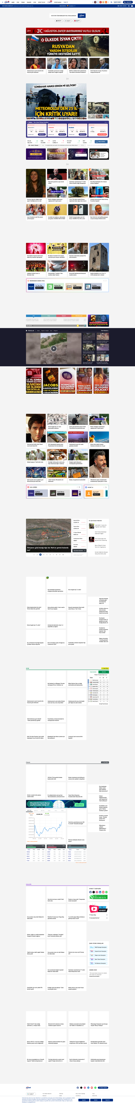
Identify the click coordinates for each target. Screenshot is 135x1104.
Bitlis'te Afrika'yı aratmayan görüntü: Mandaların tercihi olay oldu (23, 6)
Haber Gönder (104, 1087)
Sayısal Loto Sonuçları (100, 951)
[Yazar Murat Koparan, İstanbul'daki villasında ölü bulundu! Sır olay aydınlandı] (65, 118)
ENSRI (48, 860)
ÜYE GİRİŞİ (118, 2)
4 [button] (43, 554)
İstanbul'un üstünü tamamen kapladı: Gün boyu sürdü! (103, 630)
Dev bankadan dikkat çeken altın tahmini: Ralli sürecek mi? (103, 789)
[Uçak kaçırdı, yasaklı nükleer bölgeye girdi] (57, 118)
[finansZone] (98, 320)
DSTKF (48, 854)
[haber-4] (84, 380)
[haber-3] (67, 380)
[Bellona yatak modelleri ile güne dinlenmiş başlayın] (57, 1034)
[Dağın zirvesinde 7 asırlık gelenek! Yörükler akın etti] (93, 640)
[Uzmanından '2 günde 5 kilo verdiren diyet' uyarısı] (57, 266)
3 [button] (40, 554)
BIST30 (42, 810)
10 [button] (63, 554)
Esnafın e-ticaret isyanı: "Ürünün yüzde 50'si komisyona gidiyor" (103, 819)
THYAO (69, 854)
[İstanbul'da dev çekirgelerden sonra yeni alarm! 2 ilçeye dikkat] (75, 118)
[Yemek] (98, 2)
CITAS (28, 860)
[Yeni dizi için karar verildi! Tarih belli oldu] (56, 891)
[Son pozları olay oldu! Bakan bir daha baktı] (35, 900)
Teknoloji (61, 1093)
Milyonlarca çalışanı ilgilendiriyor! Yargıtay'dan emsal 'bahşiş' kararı (102, 829)
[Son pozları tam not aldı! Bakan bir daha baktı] (56, 944)
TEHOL (69, 852)
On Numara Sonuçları (100, 963)
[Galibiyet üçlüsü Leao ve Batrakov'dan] (36, 266)
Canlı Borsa (105, 762)
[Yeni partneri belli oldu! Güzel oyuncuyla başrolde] (36, 428)
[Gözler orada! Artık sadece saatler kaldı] (35, 779)
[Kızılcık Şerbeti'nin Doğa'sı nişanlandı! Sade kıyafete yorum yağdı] (47, 118)
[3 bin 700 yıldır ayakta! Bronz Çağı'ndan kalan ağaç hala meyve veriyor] (78, 192)
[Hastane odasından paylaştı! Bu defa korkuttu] (78, 248)
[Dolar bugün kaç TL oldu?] (35, 617)
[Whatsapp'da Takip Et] (106, 892)
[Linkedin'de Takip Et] (100, 892)
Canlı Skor (105, 668)
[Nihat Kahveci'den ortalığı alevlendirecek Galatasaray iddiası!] (76, 676)
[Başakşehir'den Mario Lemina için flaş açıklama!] (83, 118)
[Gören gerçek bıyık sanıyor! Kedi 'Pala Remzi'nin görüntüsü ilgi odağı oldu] (78, 419)
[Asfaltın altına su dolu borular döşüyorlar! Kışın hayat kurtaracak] (93, 610)
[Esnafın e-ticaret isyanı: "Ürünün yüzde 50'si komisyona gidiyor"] (93, 818)
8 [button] (56, 554)
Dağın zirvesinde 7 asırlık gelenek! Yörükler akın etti (103, 640)
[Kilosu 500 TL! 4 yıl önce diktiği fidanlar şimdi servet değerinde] (35, 1034)
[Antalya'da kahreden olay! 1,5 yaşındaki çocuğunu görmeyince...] (56, 617)
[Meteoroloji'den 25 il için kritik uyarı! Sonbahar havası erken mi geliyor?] (35, 118)
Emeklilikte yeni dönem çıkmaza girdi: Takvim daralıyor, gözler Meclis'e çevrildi (103, 809)
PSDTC (28, 854)
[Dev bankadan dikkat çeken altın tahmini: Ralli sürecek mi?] (93, 788)
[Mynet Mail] (132, 6)
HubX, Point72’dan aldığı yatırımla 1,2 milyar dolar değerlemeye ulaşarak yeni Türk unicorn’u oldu (35, 1026)
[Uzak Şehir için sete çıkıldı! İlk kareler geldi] (35, 971)
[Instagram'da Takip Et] (97, 892)
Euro (56, 810)
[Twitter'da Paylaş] (100, 977)
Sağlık (60, 1095)
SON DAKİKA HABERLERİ (7, 6)
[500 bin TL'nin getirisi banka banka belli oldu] (37, 118)
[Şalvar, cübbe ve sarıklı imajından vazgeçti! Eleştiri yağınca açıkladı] (35, 927)
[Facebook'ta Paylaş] (97, 977)
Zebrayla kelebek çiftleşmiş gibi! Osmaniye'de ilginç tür (103, 601)
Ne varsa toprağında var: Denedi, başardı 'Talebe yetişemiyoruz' (35, 1060)
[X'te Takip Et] (81, 1088)
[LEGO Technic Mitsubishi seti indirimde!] (57, 472)
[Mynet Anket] (103, 2)
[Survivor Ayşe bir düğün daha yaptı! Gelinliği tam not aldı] (36, 183)
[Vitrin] (95, 2)
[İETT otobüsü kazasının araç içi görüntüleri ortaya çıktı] (73, 118)
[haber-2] (50, 380)
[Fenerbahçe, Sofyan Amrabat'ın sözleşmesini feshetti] (67, 118)
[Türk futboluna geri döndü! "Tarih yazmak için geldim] (35, 711)
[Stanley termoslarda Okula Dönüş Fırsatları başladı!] (99, 192)
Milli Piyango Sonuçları (101, 947)
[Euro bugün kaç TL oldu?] (76, 582)
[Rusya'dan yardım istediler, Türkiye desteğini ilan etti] (67, 46)
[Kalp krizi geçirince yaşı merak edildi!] (57, 174)
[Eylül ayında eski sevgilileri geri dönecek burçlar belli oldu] (36, 472)
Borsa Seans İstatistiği (80, 1093)
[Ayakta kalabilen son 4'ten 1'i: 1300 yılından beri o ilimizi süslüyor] (99, 257)
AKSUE (48, 858)
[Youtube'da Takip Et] (103, 892)
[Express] (100, 2)
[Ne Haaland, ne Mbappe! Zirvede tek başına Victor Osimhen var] (56, 100)
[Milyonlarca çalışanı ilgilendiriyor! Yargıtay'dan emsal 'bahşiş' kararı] (93, 827)
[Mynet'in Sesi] (36, 154)
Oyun (93, 1093)
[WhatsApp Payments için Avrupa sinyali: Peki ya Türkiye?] (99, 1016)
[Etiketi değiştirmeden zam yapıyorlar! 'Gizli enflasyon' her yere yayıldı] (93, 798)
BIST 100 (31, 813)
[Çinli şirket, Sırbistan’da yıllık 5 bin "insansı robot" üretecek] (63, 118)
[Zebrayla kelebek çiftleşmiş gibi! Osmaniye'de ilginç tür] (93, 601)
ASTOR (69, 856)
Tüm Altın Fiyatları (78, 550)
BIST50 (36, 810)
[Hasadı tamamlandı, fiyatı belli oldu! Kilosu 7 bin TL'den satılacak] (76, 600)
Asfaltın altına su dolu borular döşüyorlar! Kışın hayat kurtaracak (103, 611)
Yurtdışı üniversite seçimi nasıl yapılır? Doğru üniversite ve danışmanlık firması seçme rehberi (56, 1062)
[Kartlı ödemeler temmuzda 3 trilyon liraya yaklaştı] (78, 1052)
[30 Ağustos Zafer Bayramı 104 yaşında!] (51, 118)
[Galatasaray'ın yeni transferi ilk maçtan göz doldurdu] (35, 685)
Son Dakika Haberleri (47, 1093)
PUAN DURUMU (93, 672)
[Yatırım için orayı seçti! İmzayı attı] (76, 936)
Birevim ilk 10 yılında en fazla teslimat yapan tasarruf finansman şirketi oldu (56, 1025)
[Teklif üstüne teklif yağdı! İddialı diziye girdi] (35, 944)
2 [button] (37, 554)
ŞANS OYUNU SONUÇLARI (96, 943)
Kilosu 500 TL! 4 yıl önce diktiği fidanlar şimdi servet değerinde (35, 1042)
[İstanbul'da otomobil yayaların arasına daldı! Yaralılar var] (69, 118)
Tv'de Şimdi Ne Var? (94, 918)
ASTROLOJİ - (81, 152)
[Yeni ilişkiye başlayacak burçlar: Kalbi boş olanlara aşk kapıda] (36, 248)
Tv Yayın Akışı (92, 915)
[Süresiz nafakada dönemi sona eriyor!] (76, 832)
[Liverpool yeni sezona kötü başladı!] (76, 720)
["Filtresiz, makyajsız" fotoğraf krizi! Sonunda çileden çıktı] (56, 927)
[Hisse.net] (57, 154)
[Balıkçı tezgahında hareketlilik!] (78, 472)
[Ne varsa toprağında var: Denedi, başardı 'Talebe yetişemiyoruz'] (35, 1052)
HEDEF (48, 852)
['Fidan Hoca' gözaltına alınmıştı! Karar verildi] (71, 118)
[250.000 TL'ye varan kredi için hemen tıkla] (45, 118)
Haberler (44, 1095)
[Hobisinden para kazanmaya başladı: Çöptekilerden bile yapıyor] (99, 1052)
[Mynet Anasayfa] (7, 1)
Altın (62, 810)
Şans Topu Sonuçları (100, 959)
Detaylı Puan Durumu (103, 703)
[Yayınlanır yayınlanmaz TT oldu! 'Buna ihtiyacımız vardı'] (76, 962)
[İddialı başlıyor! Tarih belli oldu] (36, 454)
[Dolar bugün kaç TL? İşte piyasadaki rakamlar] (57, 419)
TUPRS (69, 858)
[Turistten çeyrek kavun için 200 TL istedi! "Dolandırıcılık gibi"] (76, 814)
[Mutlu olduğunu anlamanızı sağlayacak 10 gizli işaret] (57, 192)
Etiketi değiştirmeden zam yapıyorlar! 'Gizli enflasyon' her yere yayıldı (103, 799)
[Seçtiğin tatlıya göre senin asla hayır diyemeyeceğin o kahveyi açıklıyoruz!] (57, 454)
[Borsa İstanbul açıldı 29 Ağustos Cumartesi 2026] (56, 635)
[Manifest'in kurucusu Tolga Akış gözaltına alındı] (56, 909)
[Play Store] (31, 1094)
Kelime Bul (94, 1095)
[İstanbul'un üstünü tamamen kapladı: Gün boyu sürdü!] (93, 630)
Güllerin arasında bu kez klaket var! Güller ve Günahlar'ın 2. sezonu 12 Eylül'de (77, 1025)
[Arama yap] (111, 2)
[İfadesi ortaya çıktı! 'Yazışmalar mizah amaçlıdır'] (76, 891)
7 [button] (53, 554)
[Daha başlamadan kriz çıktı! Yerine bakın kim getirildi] (35, 591)
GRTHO (28, 858)
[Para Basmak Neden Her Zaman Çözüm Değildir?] (99, 174)
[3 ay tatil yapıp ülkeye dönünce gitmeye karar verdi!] (76, 909)
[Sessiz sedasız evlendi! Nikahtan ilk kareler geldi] (77, 118)
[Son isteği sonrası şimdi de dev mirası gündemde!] (33, 118)
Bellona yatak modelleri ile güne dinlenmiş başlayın (56, 1042)
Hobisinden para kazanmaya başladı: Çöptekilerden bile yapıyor (98, 1061)
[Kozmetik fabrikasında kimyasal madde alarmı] (78, 266)
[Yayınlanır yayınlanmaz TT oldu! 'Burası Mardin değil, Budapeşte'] (78, 174)
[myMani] (49, 2)
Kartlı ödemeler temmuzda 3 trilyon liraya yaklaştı (77, 1060)
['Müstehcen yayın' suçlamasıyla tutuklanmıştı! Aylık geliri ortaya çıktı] (99, 463)
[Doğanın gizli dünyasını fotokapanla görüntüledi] (78, 454)
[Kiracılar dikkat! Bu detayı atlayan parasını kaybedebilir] (49, 118)
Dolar (49, 810)
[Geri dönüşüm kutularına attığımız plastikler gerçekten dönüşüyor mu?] (56, 582)
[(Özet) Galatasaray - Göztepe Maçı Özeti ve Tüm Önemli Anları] (53, 118)
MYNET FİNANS (34, 145)
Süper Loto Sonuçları (100, 955)
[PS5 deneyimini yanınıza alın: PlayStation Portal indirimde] (57, 437)
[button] (2, 2)
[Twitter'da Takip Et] (93, 892)
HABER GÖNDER (122, 6)
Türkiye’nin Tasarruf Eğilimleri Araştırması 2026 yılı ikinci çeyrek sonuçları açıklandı (78, 1043)
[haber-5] (101, 380)
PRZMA (28, 852)
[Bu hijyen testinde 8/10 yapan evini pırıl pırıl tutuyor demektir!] (57, 248)
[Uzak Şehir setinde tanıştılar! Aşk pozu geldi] (76, 626)
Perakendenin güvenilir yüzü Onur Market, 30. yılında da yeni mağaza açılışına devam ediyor (99, 1043)
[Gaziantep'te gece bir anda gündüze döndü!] (78, 437)
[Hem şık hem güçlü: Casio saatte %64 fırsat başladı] (56, 600)
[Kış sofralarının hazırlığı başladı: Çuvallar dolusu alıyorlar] (35, 635)
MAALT (28, 856)
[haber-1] (33, 380)
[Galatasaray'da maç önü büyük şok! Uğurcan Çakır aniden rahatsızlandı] (55, 118)
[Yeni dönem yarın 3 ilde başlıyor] (27, 118)
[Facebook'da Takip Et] (90, 892)
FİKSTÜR (104, 672)
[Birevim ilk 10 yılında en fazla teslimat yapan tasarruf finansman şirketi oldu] (57, 1016)
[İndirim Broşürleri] (106, 2)
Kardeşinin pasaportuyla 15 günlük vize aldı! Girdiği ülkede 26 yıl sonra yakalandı (103, 622)
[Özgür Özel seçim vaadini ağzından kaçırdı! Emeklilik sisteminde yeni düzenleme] (85, 118)
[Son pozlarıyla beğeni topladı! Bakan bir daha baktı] (56, 962)
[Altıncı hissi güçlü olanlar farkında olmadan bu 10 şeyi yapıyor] (99, 437)
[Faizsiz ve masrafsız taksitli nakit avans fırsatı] (61, 118)
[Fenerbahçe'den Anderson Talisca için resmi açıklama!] (79, 118)
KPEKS (48, 856)
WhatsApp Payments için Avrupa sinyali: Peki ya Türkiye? (99, 1024)
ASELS (69, 860)
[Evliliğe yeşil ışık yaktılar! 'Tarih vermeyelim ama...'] (56, 980)
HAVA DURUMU (63, 6)
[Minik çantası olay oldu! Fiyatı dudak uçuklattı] (76, 980)
